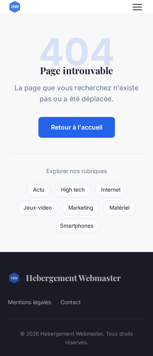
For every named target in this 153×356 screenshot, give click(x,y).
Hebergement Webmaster (73, 277)
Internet (110, 189)
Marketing (80, 207)
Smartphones (76, 226)
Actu (38, 189)
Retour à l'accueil (76, 127)
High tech (73, 189)
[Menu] (137, 7)
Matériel (119, 207)
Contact (70, 302)
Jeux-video (38, 207)
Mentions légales (29, 302)
